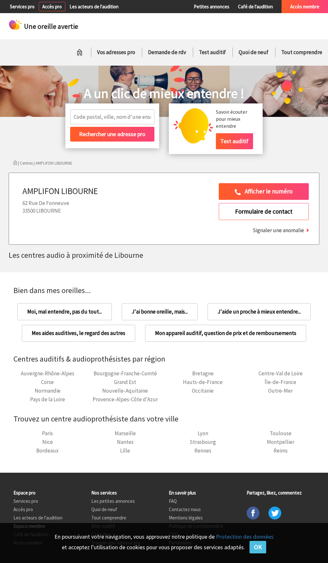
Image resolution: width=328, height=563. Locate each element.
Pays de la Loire (47, 399)
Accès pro (52, 7)
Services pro (22, 7)
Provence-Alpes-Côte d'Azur (125, 399)
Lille (125, 450)
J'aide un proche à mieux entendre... (259, 311)
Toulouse (280, 433)
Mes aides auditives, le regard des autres (78, 333)
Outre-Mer (280, 390)
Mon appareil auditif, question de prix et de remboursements (225, 333)
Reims (281, 450)
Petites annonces (211, 7)
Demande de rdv (167, 52)
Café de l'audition (255, 7)
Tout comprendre (301, 52)
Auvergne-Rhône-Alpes (47, 373)
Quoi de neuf (253, 52)
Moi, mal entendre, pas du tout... (64, 311)
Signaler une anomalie (278, 230)
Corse (47, 382)
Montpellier (280, 441)
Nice (47, 441)
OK (258, 547)
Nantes (125, 441)
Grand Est (125, 382)
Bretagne (203, 373)
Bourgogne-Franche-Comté (125, 373)
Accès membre (304, 7)
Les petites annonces (113, 501)
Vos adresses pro (116, 52)
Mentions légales (186, 518)
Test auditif (212, 52)
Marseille (125, 433)
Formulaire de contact (263, 211)
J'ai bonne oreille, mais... (160, 311)
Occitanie (203, 390)
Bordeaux (47, 450)
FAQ (173, 501)
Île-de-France (280, 382)
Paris (47, 433)
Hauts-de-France (203, 382)
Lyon (203, 433)
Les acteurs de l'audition (94, 7)
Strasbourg (203, 441)
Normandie (48, 390)
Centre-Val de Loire (280, 373)
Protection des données (245, 536)
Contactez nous (185, 509)
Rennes (202, 450)
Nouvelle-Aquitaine (125, 390)
